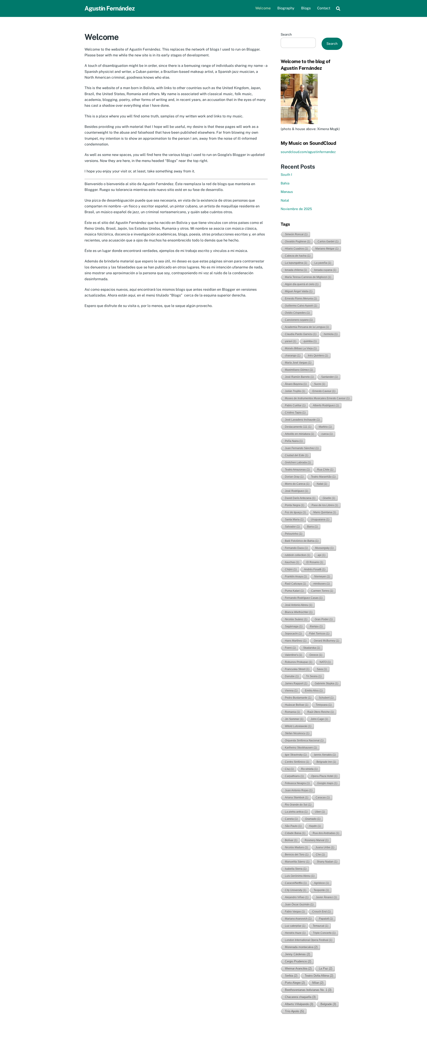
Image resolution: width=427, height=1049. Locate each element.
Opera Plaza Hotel (324, 776)
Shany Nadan (327, 861)
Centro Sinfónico (297, 761)
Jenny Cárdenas (297, 954)
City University (295, 890)
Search (286, 34)
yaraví (290, 341)
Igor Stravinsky (296, 754)
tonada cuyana (325, 270)
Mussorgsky (324, 548)
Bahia (285, 183)
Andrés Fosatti (314, 569)
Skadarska (311, 647)
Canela (291, 818)
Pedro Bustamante (298, 697)
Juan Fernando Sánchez (302, 448)
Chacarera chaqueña (300, 997)
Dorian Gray (294, 476)
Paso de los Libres (325, 505)
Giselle (329, 498)
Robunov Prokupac (298, 662)
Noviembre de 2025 (296, 209)
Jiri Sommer (294, 719)
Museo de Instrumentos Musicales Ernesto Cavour (317, 398)
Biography (285, 8)
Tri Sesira (314, 676)
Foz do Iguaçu (295, 512)
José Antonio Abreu (298, 605)
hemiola (331, 334)
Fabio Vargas (295, 911)
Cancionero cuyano (299, 319)
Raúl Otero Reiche (320, 712)
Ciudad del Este (296, 455)
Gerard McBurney (326, 640)
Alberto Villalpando (299, 1004)
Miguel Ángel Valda (298, 291)
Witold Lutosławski (298, 726)
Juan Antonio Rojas (298, 790)
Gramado (312, 818)
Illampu (316, 626)
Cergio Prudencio (298, 961)
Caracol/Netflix (296, 883)
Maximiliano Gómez (299, 369)
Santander (329, 376)
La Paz (325, 968)
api (321, 555)
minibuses (321, 583)
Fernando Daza (296, 548)
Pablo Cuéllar (295, 405)
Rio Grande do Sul (298, 804)
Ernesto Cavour (323, 391)
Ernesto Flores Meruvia (301, 298)
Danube (292, 676)
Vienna (291, 690)
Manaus (287, 192)
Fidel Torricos (319, 633)
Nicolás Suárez (296, 619)
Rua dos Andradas (326, 833)
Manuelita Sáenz (297, 861)
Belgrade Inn (326, 761)
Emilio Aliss (314, 690)
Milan (317, 982)
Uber (320, 811)
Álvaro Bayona (296, 384)
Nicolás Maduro (296, 847)
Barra (312, 526)
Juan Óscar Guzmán (299, 904)
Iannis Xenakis (325, 754)
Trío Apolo (294, 1011)
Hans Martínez (295, 640)
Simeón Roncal (296, 234)
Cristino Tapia (295, 412)
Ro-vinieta (309, 769)
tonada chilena (296, 270)
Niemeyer (322, 576)
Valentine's (293, 654)
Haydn (315, 826)
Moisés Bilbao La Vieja (301, 348)
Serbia (291, 975)
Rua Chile (325, 469)
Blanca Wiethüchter (298, 612)
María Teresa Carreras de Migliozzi (308, 277)
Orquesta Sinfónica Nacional (304, 740)
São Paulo (293, 826)
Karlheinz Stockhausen (301, 747)
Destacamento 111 (298, 426)
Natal (285, 200)
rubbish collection (297, 555)
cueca (327, 434)
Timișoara (324, 704)
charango (292, 355)
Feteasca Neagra (297, 783)
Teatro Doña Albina (319, 975)
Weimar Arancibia (298, 968)
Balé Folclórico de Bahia (301, 540)
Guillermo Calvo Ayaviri (301, 305)
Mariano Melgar (326, 248)
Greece (315, 654)
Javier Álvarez (326, 897)
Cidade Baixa (295, 833)
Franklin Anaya (296, 576)
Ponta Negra (294, 505)
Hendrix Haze (295, 932)
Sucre (319, 384)
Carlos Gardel (328, 241)
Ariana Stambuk (296, 797)
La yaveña (322, 262)
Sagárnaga (293, 626)
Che (320, 854)
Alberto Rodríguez (326, 405)
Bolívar (291, 840)
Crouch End (321, 911)
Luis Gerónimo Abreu (299, 875)
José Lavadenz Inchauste (302, 419)
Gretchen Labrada (298, 462)
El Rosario (314, 562)
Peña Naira (294, 441)
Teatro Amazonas (297, 469)
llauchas (292, 562)
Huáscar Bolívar (296, 704)
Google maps (327, 783)
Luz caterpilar (295, 925)
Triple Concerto (324, 932)
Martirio (325, 426)
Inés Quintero (318, 355)
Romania (292, 712)
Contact (323, 8)
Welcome (263, 8)
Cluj (289, 769)
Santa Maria (294, 519)
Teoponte (321, 890)
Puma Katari (294, 590)
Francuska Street (297, 669)
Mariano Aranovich (298, 918)
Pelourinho (293, 533)
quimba (310, 341)
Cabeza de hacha (297, 255)
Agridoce (321, 883)
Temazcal (320, 925)
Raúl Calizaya (295, 583)
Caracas (323, 797)
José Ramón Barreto (299, 376)
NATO (325, 662)
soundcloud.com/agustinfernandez (308, 152)
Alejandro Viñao (296, 897)
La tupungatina (296, 262)
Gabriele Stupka (326, 683)
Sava (322, 669)
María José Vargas (298, 362)
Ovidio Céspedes (297, 312)
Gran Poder (324, 619)
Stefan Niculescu (297, 733)
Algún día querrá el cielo (301, 284)
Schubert (326, 697)
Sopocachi (293, 633)
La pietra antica (296, 811)
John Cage (319, 719)
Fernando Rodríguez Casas (303, 597)
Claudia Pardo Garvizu (300, 334)
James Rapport (296, 683)
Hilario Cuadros (296, 248)
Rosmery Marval (316, 840)
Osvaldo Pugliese (297, 241)
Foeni (290, 647)
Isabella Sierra (295, 868)
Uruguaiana (320, 519)
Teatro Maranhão (323, 476)
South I (286, 174)
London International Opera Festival (308, 940)
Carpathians (294, 776)
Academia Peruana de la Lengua (307, 327)
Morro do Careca (297, 483)
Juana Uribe (324, 847)
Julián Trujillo (295, 391)
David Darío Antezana (300, 498)
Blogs (306, 8)
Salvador (292, 526)
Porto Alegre (295, 982)
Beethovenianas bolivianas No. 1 (308, 990)
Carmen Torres (322, 590)
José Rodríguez (296, 491)
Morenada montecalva (301, 947)
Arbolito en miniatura (299, 434)
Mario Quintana (324, 512)
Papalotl (326, 918)
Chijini (291, 569)
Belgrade (328, 1004)
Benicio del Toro (296, 854)
